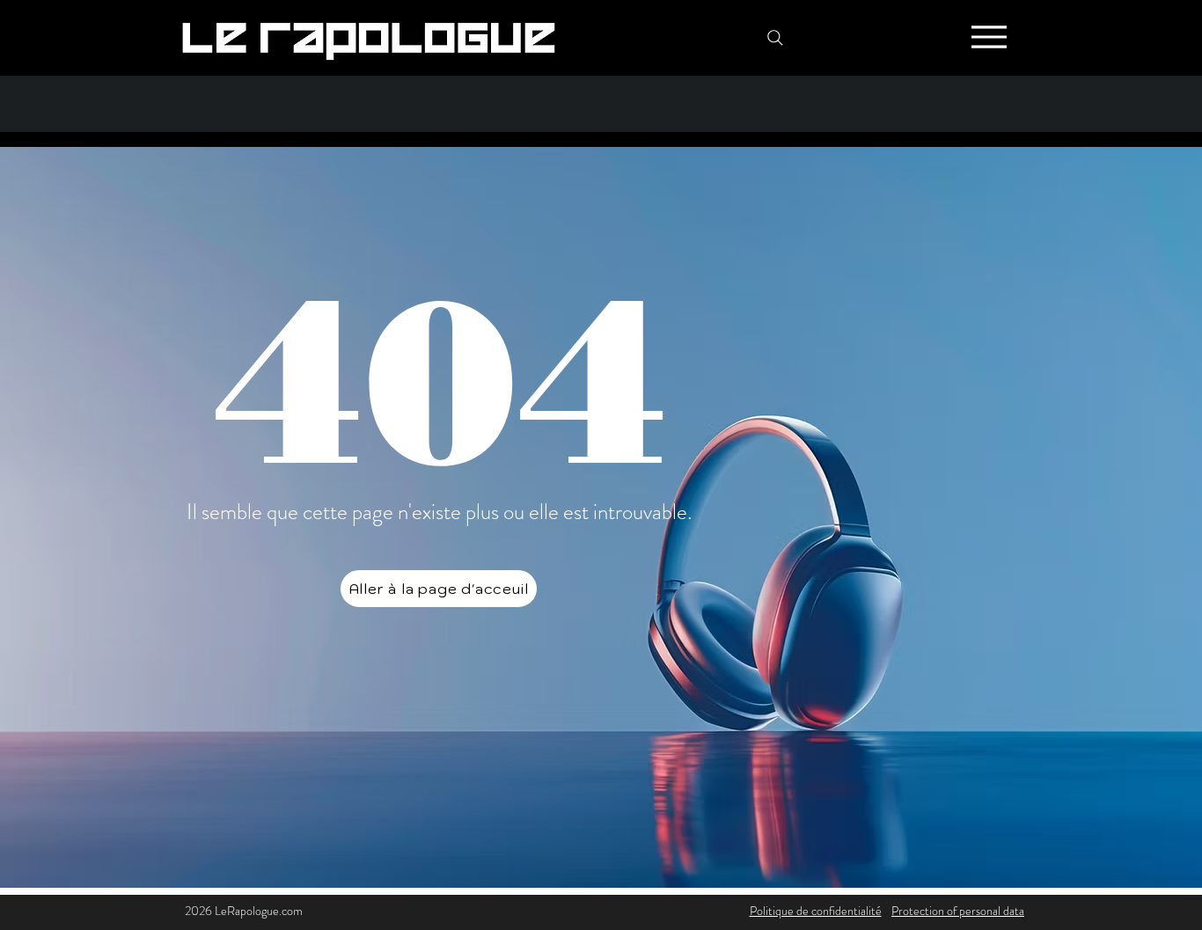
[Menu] (988, 36)
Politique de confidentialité (816, 910)
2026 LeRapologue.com (244, 910)
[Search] (775, 37)
